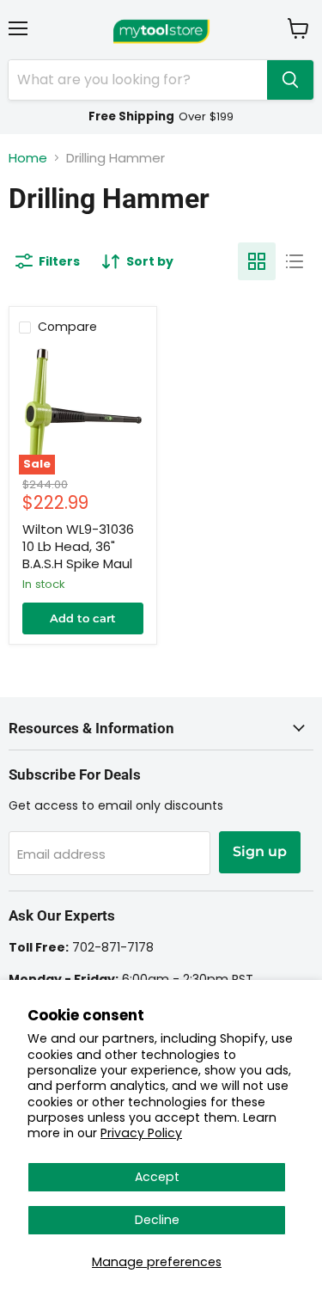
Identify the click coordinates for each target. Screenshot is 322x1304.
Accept (157, 1176)
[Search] (290, 80)
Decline (157, 1219)
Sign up (260, 851)
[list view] (294, 261)
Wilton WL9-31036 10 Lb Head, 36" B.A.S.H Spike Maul (78, 546)
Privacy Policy (141, 1133)
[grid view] (257, 261)
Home (28, 157)
